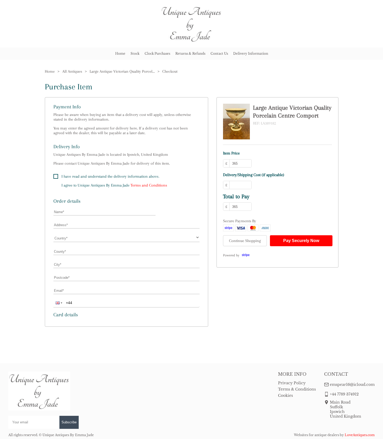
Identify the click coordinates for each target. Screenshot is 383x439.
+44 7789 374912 (344, 394)
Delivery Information (250, 53)
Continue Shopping (245, 240)
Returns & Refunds (190, 53)
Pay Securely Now (301, 240)
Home (120, 53)
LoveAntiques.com (360, 435)
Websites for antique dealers (316, 435)
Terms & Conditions (297, 389)
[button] (58, 302)
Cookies (285, 395)
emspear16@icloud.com (352, 384)
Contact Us (219, 53)
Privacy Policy (292, 383)
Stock (135, 53)
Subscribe (69, 422)
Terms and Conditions (149, 185)
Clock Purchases (157, 53)
